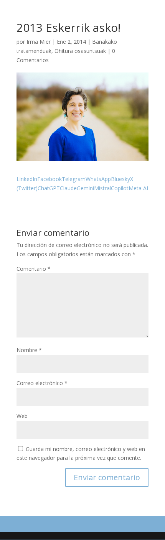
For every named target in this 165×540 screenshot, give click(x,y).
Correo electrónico (42, 383)
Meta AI (138, 188)
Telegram (74, 179)
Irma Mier (38, 41)
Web (22, 416)
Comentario (33, 268)
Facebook (49, 179)
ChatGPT (49, 188)
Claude (68, 188)
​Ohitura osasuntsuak (80, 50)
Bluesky (120, 179)
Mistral (102, 188)
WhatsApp (98, 179)
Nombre (29, 350)
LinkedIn (26, 179)
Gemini (85, 188)
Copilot (120, 188)
